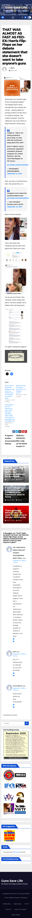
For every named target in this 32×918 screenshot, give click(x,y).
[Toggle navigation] (12, 17)
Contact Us (8, 909)
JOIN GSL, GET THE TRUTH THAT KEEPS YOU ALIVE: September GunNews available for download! (15, 471)
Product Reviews (16, 914)
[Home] (2, 17)
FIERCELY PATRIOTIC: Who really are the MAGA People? (21, 441)
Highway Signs (17, 904)
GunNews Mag (6, 904)
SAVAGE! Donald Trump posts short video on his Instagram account (21, 389)
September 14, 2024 (14, 207)
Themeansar (24, 897)
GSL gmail (16, 852)
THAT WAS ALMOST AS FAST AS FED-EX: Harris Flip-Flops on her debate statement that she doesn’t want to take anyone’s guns (14, 46)
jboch (12, 68)
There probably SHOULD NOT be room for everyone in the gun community (16, 513)
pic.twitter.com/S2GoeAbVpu (18, 198)
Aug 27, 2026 (10, 479)
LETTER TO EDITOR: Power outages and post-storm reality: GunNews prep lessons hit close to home (15, 491)
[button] (22, 17)
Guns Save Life (16, 7)
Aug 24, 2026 (10, 520)
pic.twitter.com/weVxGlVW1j (17, 165)
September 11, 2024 (14, 173)
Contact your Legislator (20, 909)
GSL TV (27, 904)
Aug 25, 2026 (10, 500)
